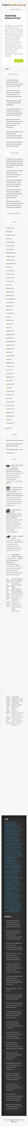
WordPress (14, 1121)
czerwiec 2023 (10, 274)
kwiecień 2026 (10, 242)
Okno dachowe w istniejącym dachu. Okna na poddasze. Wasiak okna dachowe (14, 144)
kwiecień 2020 (10, 363)
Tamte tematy (10, 453)
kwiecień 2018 (10, 391)
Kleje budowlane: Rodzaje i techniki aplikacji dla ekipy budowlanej (14, 103)
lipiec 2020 (9, 352)
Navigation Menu (15, 9)
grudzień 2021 (10, 292)
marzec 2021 (10, 324)
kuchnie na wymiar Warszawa (17, 849)
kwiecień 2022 (10, 277)
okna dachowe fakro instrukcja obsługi (14, 867)
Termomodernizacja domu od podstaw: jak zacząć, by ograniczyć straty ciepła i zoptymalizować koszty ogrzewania (17, 585)
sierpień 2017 (10, 412)
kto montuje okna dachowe (13, 848)
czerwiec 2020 (10, 355)
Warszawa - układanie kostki (13, 905)
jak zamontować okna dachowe (13, 844)
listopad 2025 (10, 249)
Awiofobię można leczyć (12, 16)
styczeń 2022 (10, 288)
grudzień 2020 (10, 334)
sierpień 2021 (10, 306)
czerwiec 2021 (10, 313)
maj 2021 (8, 316)
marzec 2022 (10, 281)
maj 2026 (9, 238)
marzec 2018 (10, 394)
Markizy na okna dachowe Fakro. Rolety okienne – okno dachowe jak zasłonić (14, 1106)
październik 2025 (11, 253)
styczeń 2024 (10, 270)
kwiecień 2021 (10, 320)
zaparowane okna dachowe (12, 910)
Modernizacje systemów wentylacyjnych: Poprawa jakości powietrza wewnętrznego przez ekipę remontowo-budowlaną (14, 935)
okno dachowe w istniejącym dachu (12, 892)
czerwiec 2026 (10, 235)
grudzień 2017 (10, 405)
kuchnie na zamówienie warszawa (13, 851)
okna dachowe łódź (10, 888)
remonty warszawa (11, 898)
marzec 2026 (10, 246)
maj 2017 (8, 419)
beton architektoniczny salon (11, 825)
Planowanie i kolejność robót (14, 449)
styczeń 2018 (10, 402)
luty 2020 (9, 370)
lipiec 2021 (9, 309)
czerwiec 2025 (10, 260)
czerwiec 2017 (10, 416)
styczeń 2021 (10, 331)
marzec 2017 (10, 423)
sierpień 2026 (10, 228)
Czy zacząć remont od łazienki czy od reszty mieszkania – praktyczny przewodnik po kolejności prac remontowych (14, 491)
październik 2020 (11, 341)
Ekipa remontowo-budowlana (14, 440)
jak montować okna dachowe (11, 838)
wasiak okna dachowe (13, 906)
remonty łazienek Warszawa (12, 900)
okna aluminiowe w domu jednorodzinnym (11, 862)
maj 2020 (9, 359)
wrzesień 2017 (10, 409)
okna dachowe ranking (9, 879)
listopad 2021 (10, 295)
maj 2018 (8, 387)
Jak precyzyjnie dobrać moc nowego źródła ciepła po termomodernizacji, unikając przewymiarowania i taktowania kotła (14, 193)
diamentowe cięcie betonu (14, 830)
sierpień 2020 (10, 348)
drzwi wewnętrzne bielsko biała (12, 832)
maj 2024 (9, 267)
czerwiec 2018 (10, 384)
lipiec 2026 (9, 231)
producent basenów (10, 895)
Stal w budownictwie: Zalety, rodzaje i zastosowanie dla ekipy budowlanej (14, 1005)
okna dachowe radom (13, 876)
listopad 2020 (10, 338)
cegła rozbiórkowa (17, 827)
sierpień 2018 (10, 377)
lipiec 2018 (9, 380)
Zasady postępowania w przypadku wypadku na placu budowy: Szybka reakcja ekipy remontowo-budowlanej (14, 123)
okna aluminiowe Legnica (13, 858)
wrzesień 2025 (10, 256)
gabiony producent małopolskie (12, 834)
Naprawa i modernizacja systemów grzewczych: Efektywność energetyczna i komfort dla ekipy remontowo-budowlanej (14, 968)
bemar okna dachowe (10, 823)
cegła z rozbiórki (10, 828)
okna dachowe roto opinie (12, 880)
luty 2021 (8, 327)
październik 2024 (11, 263)
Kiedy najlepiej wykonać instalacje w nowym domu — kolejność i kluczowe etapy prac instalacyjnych (14, 558)
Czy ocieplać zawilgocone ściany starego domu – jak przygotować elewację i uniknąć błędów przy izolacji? (17, 703)
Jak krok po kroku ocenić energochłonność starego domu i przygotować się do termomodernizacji (14, 514)
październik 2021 (11, 299)
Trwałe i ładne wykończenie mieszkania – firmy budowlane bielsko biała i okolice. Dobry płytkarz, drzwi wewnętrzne (14, 980)
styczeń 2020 (10, 373)
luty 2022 (9, 285)
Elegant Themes (13, 1119)
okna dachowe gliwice (13, 870)
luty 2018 (9, 398)
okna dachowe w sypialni (13, 884)
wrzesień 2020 (10, 345)
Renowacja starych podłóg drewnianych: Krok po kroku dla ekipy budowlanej (14, 997)
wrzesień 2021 (10, 302)
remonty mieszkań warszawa (15, 896)
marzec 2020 (10, 366)
